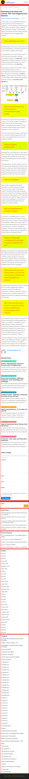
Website (3, 487)
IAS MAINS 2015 (5, 667)
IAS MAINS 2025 (5, 692)
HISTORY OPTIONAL (6, 659)
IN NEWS (3, 728)
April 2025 (3, 579)
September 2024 (5, 589)
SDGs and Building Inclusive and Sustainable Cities (14, 525)
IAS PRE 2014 (4, 700)
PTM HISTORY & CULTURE (7, 751)
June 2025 (3, 574)
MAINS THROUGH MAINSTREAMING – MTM (12, 741)
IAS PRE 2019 (4, 713)
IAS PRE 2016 (4, 705)
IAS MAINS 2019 (5, 677)
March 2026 (4, 561)
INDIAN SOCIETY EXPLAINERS (8, 736)
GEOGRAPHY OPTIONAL (7, 654)
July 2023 (3, 625)
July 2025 (3, 571)
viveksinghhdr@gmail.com (14, 350)
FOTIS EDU (10, 2)
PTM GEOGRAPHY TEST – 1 (16, 539)
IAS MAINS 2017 (5, 672)
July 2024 (3, 594)
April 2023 (3, 632)
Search (3, 503)
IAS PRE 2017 (4, 708)
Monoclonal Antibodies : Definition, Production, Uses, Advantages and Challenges (12, 379)
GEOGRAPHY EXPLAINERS (7, 652)
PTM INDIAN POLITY (6, 756)
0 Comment (22, 18)
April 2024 (3, 602)
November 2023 (5, 614)
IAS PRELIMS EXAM (5, 726)
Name (3, 475)
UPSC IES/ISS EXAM (6, 771)
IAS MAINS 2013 (5, 662)
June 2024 (3, 596)
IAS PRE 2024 (4, 723)
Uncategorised (4, 769)
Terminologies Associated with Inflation (17, 542)
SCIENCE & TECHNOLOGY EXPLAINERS (12, 7)
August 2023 (4, 622)
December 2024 (5, 586)
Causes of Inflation (11, 544)
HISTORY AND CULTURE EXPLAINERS (10, 657)
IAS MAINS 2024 (5, 690)
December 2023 (5, 612)
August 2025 (4, 568)
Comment (3, 459)
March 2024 (4, 604)
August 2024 (4, 591)
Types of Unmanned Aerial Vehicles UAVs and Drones (14, 425)
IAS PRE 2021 (4, 718)
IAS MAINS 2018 (5, 675)
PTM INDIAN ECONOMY (7, 754)
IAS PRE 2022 (4, 720)
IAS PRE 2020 (4, 715)
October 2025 (4, 563)
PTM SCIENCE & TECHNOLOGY (8, 759)
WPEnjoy (23, 776)
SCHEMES (3, 764)
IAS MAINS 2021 (5, 682)
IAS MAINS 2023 (5, 687)
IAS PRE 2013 (4, 698)
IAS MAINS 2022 (5, 685)
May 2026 (3, 558)
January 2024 (4, 609)
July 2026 (3, 553)
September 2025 (5, 566)
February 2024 (4, 607)
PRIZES (2, 743)
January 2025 (4, 584)
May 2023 (3, 630)
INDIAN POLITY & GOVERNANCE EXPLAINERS (12, 733)
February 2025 (4, 581)
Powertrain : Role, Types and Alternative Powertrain (14, 439)
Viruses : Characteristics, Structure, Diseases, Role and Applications (12, 364)
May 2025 (3, 576)
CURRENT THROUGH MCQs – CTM (9, 643)
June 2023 (3, 627)
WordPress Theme (16, 776)
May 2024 (3, 599)
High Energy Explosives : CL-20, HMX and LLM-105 (14, 410)
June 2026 (3, 556)
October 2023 (4, 617)
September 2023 (5, 619)
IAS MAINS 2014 (5, 664)
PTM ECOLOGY (4, 746)
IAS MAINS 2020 (5, 680)
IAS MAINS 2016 (5, 670)
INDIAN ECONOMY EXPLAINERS (9, 731)
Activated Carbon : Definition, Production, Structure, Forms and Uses (14, 395)
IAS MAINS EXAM (5, 695)
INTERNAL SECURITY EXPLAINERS (9, 738)
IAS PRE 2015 (4, 703)
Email (2, 481)
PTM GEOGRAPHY (5, 749)
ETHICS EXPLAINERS (6, 649)
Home (2, 7)
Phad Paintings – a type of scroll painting (16, 547)
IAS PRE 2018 (4, 710)
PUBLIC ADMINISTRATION (7, 761)
